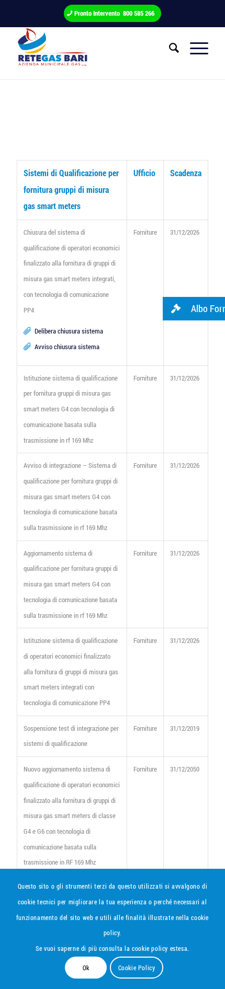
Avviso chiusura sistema (67, 346)
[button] (194, 308)
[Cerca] (169, 47)
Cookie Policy (136, 967)
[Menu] (193, 47)
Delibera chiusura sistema (69, 331)
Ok (86, 967)
